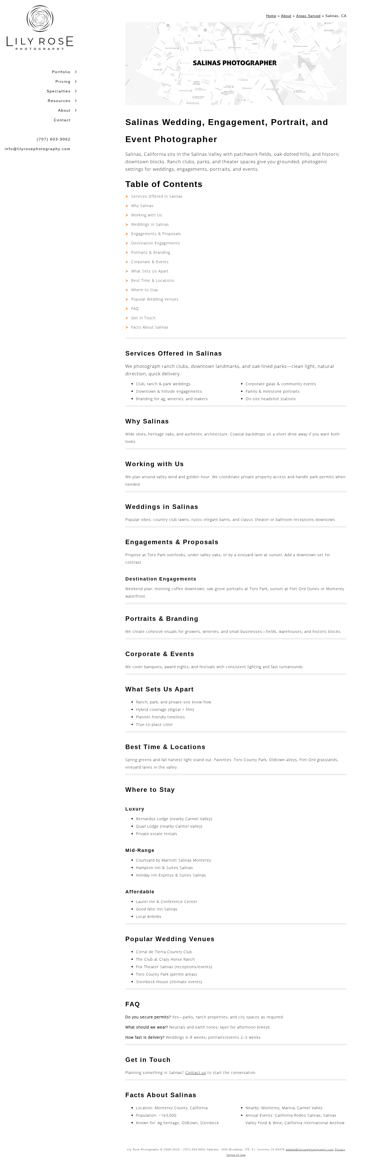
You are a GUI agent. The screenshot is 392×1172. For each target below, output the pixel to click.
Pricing (63, 81)
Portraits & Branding (150, 252)
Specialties (59, 91)
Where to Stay (144, 289)
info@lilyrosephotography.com (38, 149)
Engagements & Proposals (156, 233)
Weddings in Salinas (150, 224)
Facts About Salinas (150, 327)
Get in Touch (143, 317)
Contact (62, 120)
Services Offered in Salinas (157, 196)
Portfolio (61, 72)
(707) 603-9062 (54, 139)
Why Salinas (142, 205)
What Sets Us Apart (150, 271)
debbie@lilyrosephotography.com (310, 1149)
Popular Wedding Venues (155, 299)
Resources (59, 101)
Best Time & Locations (152, 280)
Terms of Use (236, 1155)
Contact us (195, 1072)
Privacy (340, 1149)
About (64, 110)
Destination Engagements (155, 243)
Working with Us (146, 214)
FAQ (135, 308)
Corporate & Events (150, 261)
